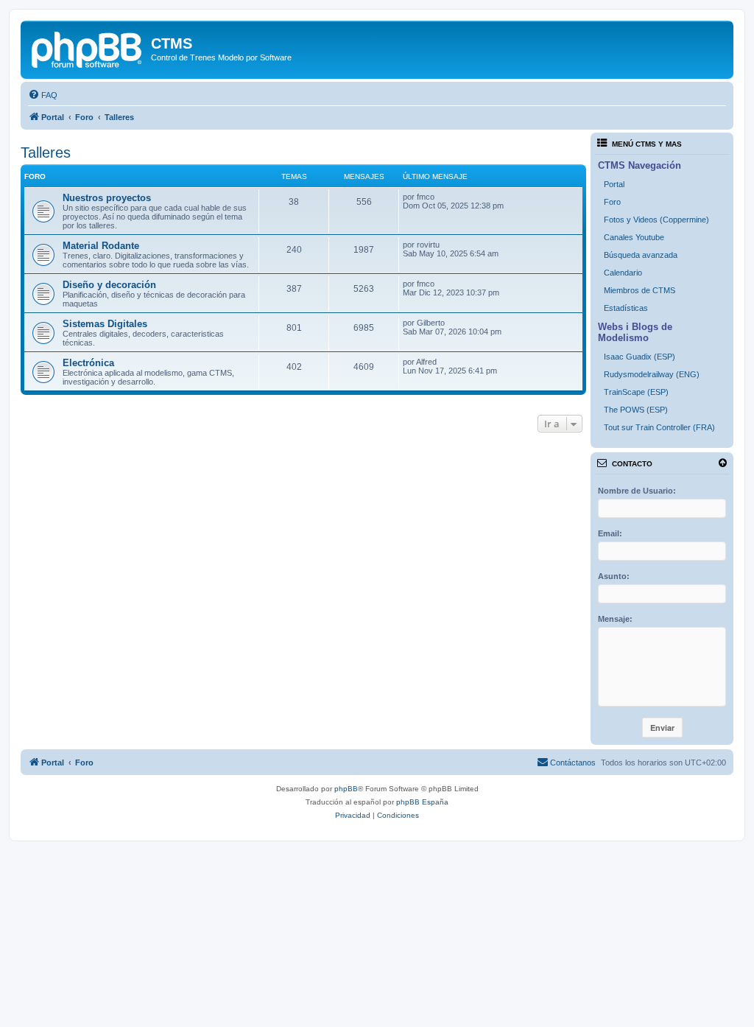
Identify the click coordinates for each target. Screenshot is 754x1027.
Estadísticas (626, 308)
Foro (612, 201)
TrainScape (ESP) (636, 392)
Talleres (46, 152)
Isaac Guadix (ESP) (639, 356)
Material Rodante (101, 245)
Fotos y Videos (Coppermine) (656, 219)
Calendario (623, 272)
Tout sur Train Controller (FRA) (659, 427)
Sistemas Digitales (105, 323)
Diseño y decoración (109, 284)
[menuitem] (42, 95)
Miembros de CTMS (639, 290)
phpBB (346, 789)
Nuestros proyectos (107, 197)
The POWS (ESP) (636, 409)
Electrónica (88, 362)
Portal (614, 184)
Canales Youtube (634, 237)
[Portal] (87, 47)
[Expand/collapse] (722, 463)
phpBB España (422, 802)
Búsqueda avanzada (640, 254)
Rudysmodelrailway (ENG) (652, 374)
